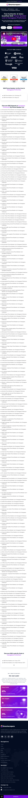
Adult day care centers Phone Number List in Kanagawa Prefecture (14, 509)
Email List (9, 27)
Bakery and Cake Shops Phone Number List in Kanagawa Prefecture (14, 347)
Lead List (3, 27)
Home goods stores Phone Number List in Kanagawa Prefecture (13, 506)
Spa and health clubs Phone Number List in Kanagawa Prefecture (13, 228)
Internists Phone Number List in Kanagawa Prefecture (13, 391)
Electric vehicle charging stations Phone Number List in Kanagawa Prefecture (13, 329)
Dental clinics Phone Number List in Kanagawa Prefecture (14, 411)
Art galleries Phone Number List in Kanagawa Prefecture (14, 166)
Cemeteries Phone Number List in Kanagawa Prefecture (14, 194)
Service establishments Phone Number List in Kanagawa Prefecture (14, 582)
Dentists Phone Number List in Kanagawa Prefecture (13, 568)
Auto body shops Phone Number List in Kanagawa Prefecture (12, 326)
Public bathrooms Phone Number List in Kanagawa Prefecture (12, 486)
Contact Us (19, 1)
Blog (2, 750)
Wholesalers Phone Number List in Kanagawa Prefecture (14, 331)
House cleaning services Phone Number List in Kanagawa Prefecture (14, 278)
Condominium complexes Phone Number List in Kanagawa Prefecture (14, 622)
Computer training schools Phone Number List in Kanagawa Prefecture (14, 224)
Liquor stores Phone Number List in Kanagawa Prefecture (14, 217)
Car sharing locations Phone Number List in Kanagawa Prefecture (13, 372)
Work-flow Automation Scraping (8, 782)
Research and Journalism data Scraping (10, 780)
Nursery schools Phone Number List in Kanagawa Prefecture (12, 336)
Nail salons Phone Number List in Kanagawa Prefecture (13, 374)
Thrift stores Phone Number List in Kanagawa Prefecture (14, 360)
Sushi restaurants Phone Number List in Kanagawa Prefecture (12, 185)
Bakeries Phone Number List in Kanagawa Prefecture (13, 349)
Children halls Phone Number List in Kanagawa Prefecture (14, 213)
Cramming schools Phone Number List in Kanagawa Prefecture (13, 497)
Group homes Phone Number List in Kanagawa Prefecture (14, 221)
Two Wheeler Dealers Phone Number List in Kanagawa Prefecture (13, 263)
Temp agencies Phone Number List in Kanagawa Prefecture (12, 207)
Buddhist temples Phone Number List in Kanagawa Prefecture (12, 543)
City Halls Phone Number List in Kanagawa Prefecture (13, 446)
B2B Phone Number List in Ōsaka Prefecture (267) (14, 662)
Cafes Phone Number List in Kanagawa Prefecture (12, 613)
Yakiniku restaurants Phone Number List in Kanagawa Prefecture (13, 358)
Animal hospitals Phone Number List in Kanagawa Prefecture (12, 365)
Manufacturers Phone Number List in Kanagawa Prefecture (14, 557)
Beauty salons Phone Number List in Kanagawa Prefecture (14, 591)
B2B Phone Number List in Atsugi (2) (11, 97)
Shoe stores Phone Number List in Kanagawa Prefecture (14, 161)
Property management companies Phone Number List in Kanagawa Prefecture (14, 426)
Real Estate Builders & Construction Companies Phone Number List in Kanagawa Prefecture (13, 571)
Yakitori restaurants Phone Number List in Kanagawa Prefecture (13, 238)
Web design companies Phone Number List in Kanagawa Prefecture (14, 125)
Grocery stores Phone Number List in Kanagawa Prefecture (12, 416)
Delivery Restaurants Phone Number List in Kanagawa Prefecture (13, 308)
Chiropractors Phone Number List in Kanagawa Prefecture (14, 109)
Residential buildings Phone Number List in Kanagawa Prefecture (13, 619)
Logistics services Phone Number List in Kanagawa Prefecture (13, 297)
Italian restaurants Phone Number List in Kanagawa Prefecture (12, 433)
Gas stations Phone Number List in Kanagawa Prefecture (14, 316)
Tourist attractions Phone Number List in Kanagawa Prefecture (13, 633)
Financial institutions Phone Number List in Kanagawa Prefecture (13, 533)
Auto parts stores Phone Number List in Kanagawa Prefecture (12, 164)
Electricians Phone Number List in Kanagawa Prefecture (14, 530)
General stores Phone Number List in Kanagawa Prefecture (14, 333)
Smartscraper (4, 9)
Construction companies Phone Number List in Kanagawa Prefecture (14, 574)
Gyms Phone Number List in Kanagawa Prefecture (12, 535)
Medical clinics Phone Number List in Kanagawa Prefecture (14, 604)
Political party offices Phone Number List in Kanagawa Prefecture (13, 401)
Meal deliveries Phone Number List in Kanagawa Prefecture (12, 304)
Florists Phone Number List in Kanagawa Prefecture (13, 398)
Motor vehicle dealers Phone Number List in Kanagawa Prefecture (13, 158)
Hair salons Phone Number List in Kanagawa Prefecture (14, 625)
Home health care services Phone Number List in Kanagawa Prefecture (12, 394)
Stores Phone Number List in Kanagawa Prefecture (13, 503)
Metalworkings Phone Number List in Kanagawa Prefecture (14, 478)
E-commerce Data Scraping (7, 772)
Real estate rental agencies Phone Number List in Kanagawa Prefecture (12, 386)
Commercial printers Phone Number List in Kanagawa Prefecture (13, 256)
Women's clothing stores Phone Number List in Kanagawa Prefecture (14, 383)
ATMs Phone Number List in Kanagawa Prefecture (12, 640)
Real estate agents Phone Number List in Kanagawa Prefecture (13, 343)
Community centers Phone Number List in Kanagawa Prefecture (13, 547)
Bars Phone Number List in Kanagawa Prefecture (12, 579)
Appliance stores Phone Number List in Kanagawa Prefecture (12, 259)
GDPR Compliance (5, 756)
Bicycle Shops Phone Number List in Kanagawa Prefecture (14, 176)
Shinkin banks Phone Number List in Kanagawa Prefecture (14, 517)
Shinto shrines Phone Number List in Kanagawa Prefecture (14, 551)
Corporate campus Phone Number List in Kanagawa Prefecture (13, 646)
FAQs (2, 746)
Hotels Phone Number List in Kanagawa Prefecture (13, 409)
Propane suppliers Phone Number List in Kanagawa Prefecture (13, 150)
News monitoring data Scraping (8, 776)
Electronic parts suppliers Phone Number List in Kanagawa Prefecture (14, 235)
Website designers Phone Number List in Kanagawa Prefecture (13, 120)
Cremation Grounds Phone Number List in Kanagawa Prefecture (13, 197)
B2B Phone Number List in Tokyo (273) (12, 660)
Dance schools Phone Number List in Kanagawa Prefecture (14, 272)
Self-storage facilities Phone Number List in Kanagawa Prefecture (13, 527)
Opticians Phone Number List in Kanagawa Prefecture (13, 156)
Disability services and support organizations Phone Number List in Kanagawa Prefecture (13, 291)
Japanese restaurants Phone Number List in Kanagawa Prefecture (13, 560)
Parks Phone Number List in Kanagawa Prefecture (12, 638)
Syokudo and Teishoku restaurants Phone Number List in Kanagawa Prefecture (14, 269)
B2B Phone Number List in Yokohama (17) (12, 95)
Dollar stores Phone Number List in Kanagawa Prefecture (14, 131)
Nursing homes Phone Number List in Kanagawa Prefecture (14, 404)
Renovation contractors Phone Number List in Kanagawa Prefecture (14, 513)
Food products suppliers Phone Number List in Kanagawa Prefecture (14, 116)
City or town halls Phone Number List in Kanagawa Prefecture (12, 443)
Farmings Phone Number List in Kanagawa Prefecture (13, 172)
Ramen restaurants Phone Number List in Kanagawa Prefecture (13, 440)
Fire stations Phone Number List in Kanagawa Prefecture (14, 355)
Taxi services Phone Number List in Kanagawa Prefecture (14, 113)
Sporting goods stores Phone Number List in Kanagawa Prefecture (14, 139)
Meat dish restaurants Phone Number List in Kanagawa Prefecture (13, 181)
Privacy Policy (4, 758)
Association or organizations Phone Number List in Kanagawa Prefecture (12, 419)
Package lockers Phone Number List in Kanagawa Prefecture (12, 201)
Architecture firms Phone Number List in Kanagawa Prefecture (12, 538)
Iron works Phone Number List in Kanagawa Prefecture (13, 111)
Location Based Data (5, 760)
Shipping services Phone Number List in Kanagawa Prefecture (13, 490)
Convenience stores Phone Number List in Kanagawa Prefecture (13, 607)
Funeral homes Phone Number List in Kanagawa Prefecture (14, 170)
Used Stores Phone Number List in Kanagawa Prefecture (14, 362)
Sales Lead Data (4, 769)
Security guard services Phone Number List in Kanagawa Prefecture (14, 143)
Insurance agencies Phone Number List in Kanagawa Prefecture (13, 406)
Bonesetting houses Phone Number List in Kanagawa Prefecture (13, 231)
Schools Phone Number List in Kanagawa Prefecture (13, 219)
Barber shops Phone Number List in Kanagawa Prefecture (14, 541)
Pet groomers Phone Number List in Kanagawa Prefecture (14, 244)
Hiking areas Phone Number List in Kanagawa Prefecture (14, 174)
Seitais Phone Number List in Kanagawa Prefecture (13, 501)
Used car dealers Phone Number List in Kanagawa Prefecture (12, 520)
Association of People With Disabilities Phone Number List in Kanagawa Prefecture (14, 287)
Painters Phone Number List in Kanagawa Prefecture (13, 467)
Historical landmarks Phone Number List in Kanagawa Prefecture (13, 610)
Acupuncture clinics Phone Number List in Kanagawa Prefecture (13, 483)
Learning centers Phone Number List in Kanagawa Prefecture (12, 188)
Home (2, 744)
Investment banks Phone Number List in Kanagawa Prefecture (12, 465)
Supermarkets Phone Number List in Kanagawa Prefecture (14, 281)
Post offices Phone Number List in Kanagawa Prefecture (14, 389)
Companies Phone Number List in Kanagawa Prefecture (14, 595)
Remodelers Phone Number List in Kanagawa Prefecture (14, 380)
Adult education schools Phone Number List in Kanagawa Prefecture (14, 146)
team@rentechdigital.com (9, 789)
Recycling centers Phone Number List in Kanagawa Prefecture (13, 449)
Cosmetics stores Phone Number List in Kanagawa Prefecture (12, 437)
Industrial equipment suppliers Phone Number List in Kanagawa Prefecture (13, 377)
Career (2, 748)
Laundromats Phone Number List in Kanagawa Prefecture (14, 122)
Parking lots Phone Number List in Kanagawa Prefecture (14, 636)
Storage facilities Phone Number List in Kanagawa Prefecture (12, 294)
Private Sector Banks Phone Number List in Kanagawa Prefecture (13, 458)
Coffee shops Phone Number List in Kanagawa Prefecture (14, 562)
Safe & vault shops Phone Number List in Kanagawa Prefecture (13, 461)
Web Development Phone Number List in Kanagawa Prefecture (13, 128)
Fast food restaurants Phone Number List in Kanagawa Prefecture (13, 322)
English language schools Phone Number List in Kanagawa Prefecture (14, 423)
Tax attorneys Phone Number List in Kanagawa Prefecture (14, 480)
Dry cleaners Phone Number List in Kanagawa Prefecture (14, 472)
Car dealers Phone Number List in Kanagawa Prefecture (14, 549)
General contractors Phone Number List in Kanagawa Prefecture (13, 340)
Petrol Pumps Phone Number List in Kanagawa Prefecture (14, 314)
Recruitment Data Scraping (7, 774)
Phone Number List (18, 27)
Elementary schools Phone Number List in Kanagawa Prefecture (13, 241)
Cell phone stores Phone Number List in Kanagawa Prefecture (13, 301)
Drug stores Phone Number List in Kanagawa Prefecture (14, 499)
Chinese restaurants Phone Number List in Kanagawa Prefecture (13, 524)
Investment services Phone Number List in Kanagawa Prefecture (13, 475)
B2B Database (11, 9)
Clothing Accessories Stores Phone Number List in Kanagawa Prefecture (12, 249)
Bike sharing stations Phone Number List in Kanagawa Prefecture (13, 319)
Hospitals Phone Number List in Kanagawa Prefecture (13, 136)
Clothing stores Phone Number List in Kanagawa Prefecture (12, 601)
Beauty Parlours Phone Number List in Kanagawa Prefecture (12, 588)
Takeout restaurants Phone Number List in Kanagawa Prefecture (13, 565)
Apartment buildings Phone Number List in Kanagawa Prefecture (13, 616)
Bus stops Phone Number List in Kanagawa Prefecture (13, 593)
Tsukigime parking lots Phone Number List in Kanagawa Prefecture (14, 352)
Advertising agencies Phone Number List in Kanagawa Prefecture (13, 134)
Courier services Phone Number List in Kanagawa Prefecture (12, 211)
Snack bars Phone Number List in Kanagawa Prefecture (14, 451)
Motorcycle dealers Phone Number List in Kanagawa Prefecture (13, 266)
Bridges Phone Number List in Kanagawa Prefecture (13, 413)
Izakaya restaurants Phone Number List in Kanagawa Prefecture (13, 628)
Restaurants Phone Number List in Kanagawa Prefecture (14, 630)
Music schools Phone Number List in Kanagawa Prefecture (14, 396)
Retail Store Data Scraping (7, 778)
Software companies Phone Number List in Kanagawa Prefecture (13, 204)
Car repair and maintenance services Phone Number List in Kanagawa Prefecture (14, 493)
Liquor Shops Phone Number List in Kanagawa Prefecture (14, 215)
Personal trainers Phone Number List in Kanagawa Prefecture (12, 311)
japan (16, 9)
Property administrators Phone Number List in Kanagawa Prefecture (14, 430)
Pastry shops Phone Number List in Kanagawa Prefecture (14, 178)
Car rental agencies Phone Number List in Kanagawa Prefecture (13, 470)
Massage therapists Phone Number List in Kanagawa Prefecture (13, 554)
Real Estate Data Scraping (7, 767)
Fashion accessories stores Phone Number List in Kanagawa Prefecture (12, 252)
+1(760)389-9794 (7, 787)
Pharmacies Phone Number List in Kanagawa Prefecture (14, 577)
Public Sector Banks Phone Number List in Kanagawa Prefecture (13, 454)
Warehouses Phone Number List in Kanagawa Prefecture (14, 515)
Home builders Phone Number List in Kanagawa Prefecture (14, 246)
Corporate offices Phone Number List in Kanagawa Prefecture (13, 643)
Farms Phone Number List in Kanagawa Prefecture (12, 168)
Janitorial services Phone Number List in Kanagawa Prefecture (13, 153)
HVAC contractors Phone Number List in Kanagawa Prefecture (13, 192)
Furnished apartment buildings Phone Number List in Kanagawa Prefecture (13, 275)
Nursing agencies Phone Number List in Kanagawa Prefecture (12, 585)
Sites (2, 752)
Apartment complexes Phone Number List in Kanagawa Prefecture (13, 368)
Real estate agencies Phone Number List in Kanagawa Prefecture (13, 598)
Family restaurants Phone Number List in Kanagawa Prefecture (13, 284)
